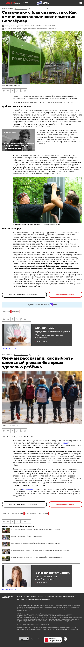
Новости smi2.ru (9, 348)
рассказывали (28, 489)
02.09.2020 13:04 (7, 9)
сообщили (65, 443)
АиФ (18, 85)
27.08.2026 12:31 (7, 355)
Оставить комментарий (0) (65, 294)
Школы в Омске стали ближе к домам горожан (27, 536)
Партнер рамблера (36, 639)
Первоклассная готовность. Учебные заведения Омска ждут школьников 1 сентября (40, 550)
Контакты (20, 599)
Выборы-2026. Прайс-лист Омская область (59, 596)
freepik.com (15, 425)
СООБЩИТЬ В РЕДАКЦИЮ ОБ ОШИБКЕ (38, 599)
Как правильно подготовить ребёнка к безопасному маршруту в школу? (36, 543)
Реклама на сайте (23, 596)
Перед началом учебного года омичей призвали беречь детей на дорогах (36, 557)
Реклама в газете (37, 596)
